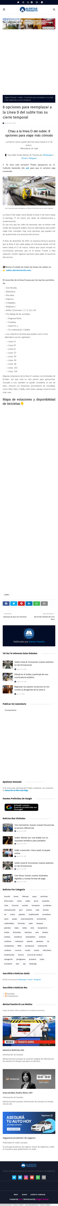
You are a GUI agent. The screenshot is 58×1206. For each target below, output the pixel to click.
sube (37, 910)
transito (7, 896)
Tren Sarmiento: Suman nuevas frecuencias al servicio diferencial (34, 826)
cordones (7, 950)
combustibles (9, 923)
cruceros (18, 950)
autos (34, 896)
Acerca (24, 1195)
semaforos (18, 937)
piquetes (22, 914)
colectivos (44, 896)
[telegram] (41, 2)
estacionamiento (27, 919)
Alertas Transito (36, 641)
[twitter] (18, 2)
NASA (19, 946)
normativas (46, 914)
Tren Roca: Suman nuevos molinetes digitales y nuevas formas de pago (31, 877)
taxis (32, 928)
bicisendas (17, 932)
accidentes (47, 905)
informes (25, 896)
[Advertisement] (29, 60)
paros (36, 901)
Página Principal (11, 97)
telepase (39, 923)
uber (17, 964)
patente (30, 941)
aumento (42, 937)
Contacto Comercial (37, 1195)
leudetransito (9, 955)
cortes (19, 901)
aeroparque (29, 946)
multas (6, 932)
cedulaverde (42, 946)
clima (6, 905)
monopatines (30, 937)
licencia (21, 955)
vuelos (12, 914)
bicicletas (21, 923)
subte (31, 923)
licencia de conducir (34, 955)
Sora (20, 1199)
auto (37, 932)
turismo (46, 910)
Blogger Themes (42, 1199)
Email (23, 158)
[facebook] (31, 2)
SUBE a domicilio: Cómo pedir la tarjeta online (32, 852)
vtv (5, 914)
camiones (7, 941)
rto (48, 941)
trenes (16, 896)
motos (24, 928)
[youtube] (32, 1177)
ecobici (27, 950)
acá (27, 168)
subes (42, 959)
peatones (39, 941)
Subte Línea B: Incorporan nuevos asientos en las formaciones (33, 663)
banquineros (42, 928)
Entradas (11, 994)
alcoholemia (41, 919)
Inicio (16, 1195)
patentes (7, 928)
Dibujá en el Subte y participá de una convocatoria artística (31, 676)
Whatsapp (47, 155)
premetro (32, 959)
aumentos (45, 901)
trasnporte (8, 964)
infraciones (47, 950)
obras (6, 919)
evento (36, 950)
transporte (36, 905)
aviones (29, 910)
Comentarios (12, 996)
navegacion (8, 959)
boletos (45, 932)
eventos (25, 905)
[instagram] (23, 2)
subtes (20, 97)
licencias (15, 905)
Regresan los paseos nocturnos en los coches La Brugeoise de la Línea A (31, 688)
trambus (7, 937)
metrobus (28, 932)
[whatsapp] (28, 2)
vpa (24, 964)
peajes (14, 919)
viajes (16, 928)
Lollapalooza (9, 946)
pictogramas (20, 959)
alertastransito (9, 910)
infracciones (8, 901)
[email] (36, 2)
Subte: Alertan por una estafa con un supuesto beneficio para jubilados (31, 839)
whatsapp (33, 964)
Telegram (33, 158)
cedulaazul (19, 941)
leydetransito (34, 914)
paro (21, 910)
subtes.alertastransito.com (18, 270)
